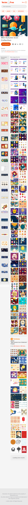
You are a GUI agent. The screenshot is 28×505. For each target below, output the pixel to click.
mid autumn (21, 11)
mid (3, 11)
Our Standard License (9, 51)
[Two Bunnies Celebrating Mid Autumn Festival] (14, 174)
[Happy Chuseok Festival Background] (23, 189)
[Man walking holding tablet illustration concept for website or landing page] (23, 62)
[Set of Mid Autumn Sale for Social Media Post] (14, 315)
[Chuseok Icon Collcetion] (14, 196)
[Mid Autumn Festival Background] (23, 166)
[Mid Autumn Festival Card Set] (14, 166)
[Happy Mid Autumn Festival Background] (14, 211)
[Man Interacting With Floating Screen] (14, 107)
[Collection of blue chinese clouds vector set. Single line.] (24, 441)
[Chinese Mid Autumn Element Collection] (23, 219)
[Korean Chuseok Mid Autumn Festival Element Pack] (23, 330)
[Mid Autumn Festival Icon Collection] (23, 174)
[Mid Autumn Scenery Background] (23, 129)
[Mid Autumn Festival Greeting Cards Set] (14, 323)
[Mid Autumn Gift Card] (14, 122)
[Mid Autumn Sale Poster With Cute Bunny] (23, 293)
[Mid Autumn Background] (23, 278)
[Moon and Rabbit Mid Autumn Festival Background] (14, 219)
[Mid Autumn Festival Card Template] (14, 271)
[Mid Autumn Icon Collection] (14, 114)
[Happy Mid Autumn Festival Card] (23, 256)
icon (14, 11)
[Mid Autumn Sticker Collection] (14, 278)
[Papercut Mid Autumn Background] (14, 301)
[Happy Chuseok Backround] (23, 114)
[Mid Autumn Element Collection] (23, 301)
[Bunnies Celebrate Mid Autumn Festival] (14, 181)
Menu (23, 2)
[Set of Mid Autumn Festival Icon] (23, 308)
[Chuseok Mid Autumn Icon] (23, 181)
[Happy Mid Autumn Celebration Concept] (14, 330)
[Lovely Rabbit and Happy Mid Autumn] (23, 248)
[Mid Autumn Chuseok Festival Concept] (23, 323)
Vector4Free (7, 2)
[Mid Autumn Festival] (14, 248)
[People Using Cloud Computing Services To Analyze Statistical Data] (23, 92)
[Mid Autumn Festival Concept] (14, 308)
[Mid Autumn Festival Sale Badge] (23, 159)
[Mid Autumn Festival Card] (14, 293)
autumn (8, 11)
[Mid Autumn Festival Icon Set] (23, 144)
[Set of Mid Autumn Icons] (23, 196)
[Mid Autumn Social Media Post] (23, 122)
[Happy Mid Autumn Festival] (14, 226)
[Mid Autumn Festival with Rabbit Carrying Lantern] (23, 241)
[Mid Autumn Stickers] (23, 271)
